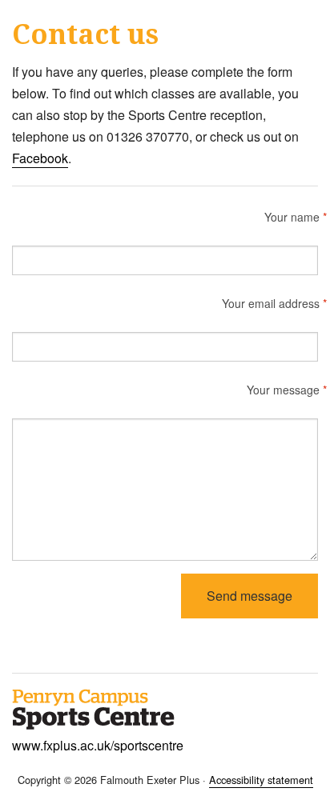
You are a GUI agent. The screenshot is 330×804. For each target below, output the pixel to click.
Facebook (40, 158)
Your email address (270, 303)
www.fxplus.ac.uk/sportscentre (97, 745)
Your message (282, 390)
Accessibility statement (261, 779)
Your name (291, 217)
